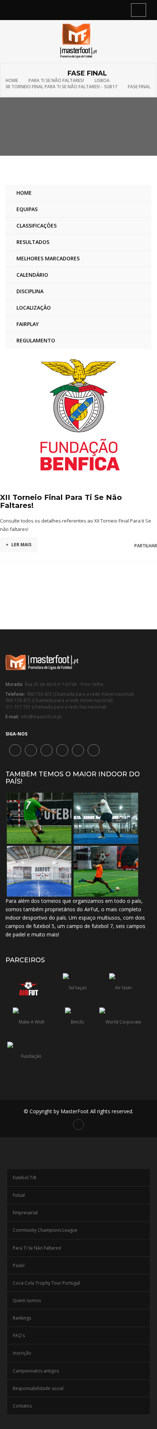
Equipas (27, 209)
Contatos (22, 1406)
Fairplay (27, 324)
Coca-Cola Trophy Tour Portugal (46, 1283)
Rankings (22, 1318)
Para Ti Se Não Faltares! (56, 80)
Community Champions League (45, 1230)
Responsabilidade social (38, 1388)
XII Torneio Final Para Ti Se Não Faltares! (61, 501)
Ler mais (18, 544)
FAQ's (19, 1335)
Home (11, 80)
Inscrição (22, 1353)
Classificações (36, 225)
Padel (18, 1265)
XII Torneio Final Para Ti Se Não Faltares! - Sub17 (61, 87)
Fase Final (139, 87)
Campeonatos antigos (36, 1371)
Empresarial (25, 1212)
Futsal (19, 1195)
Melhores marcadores (48, 258)
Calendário (32, 274)
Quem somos (27, 1300)
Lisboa (102, 80)
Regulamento (35, 340)
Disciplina (29, 291)
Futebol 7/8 (24, 1177)
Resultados (32, 241)
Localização (33, 307)
